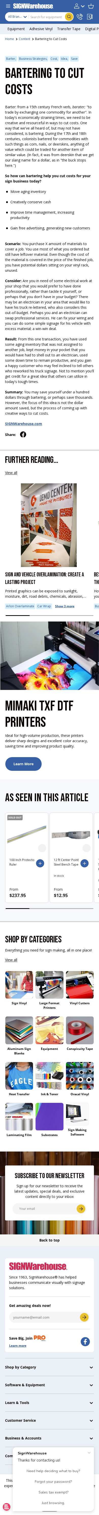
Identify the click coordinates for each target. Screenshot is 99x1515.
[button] (91, 6)
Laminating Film (19, 1135)
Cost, (54, 59)
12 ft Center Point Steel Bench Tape (66, 862)
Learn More (23, 763)
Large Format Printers (49, 1005)
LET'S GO (84, 1317)
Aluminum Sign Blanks (19, 1051)
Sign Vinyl (19, 1003)
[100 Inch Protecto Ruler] (26, 834)
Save (74, 59)
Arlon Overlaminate (20, 606)
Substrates (49, 1135)
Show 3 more (64, 606)
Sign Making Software (77, 1132)
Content (24, 39)
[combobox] (39, 16)
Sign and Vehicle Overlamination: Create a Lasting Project (44, 578)
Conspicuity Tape (80, 1049)
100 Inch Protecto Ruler (22, 862)
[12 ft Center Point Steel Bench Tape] (71, 834)
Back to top (49, 1240)
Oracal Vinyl (80, 1094)
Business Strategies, (33, 59)
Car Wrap (44, 606)
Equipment (49, 1049)
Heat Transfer (19, 1094)
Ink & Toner (49, 1094)
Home (9, 39)
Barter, (11, 59)
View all (11, 472)
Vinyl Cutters (80, 1003)
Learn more (17, 1345)
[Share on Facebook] (23, 434)
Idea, (64, 59)
